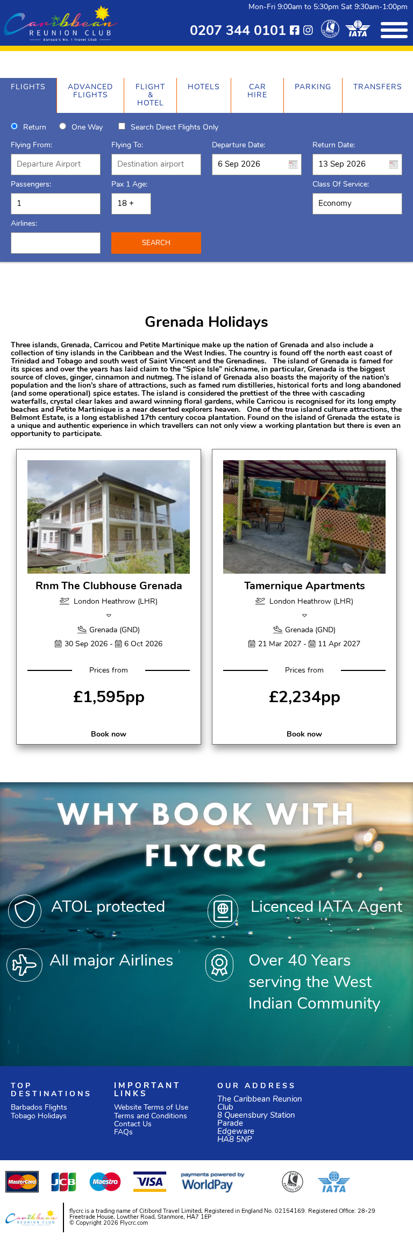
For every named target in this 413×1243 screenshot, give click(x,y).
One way (87, 128)
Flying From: (31, 145)
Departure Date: (238, 145)
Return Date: (333, 145)
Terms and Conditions (150, 1116)
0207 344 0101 (238, 31)
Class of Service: (340, 185)
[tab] (28, 95)
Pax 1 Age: (129, 185)
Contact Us (133, 1124)
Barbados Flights (39, 1108)
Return (34, 128)
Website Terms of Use (151, 1108)
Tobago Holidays (39, 1116)
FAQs (123, 1132)
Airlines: (24, 224)
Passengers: (31, 185)
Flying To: (127, 145)
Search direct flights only (174, 128)
